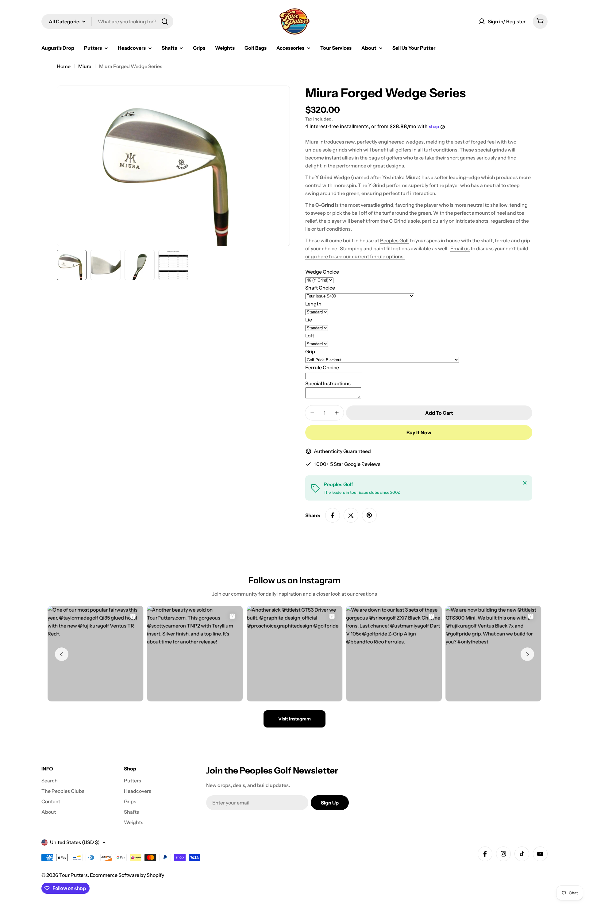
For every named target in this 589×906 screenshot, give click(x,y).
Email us (460, 248)
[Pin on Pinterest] (369, 515)
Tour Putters (73, 875)
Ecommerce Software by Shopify (127, 875)
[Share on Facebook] (332, 515)
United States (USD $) (75, 842)
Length (313, 304)
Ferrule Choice (322, 367)
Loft (309, 335)
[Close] (525, 483)
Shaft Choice (320, 288)
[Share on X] (351, 515)
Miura (84, 66)
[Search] (164, 21)
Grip (310, 351)
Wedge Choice (322, 272)
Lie (308, 320)
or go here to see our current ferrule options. (355, 256)
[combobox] (107, 21)
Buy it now (418, 432)
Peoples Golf (394, 240)
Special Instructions (328, 383)
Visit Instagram (294, 719)
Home (64, 66)
